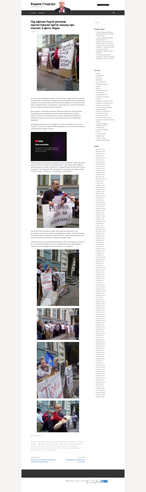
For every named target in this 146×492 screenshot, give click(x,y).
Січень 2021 (99, 200)
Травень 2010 (100, 377)
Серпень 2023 (100, 153)
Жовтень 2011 (100, 344)
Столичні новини (101, 134)
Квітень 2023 (100, 155)
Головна (33, 13)
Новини (98, 99)
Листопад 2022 (100, 164)
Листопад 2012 (100, 316)
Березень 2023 (100, 158)
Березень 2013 (100, 310)
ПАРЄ (58, 448)
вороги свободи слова (75, 444)
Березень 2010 (100, 382)
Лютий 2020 (100, 223)
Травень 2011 (100, 354)
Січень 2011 (99, 363)
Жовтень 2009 (100, 392)
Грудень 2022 (100, 162)
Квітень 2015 (100, 278)
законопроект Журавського (44, 446)
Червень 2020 (100, 215)
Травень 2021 (100, 191)
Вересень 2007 (100, 394)
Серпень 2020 (100, 210)
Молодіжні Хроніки (101, 90)
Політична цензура (102, 115)
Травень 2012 (100, 329)
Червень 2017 (100, 253)
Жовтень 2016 (100, 259)
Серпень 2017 (100, 251)
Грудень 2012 (100, 314)
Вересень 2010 (100, 371)
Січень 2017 (99, 255)
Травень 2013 (100, 308)
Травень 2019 (100, 240)
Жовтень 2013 (100, 303)
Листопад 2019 (100, 229)
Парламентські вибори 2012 (104, 103)
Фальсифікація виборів (103, 140)
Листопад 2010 (100, 367)
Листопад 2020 (100, 204)
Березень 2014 (100, 295)
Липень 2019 (100, 236)
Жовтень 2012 (100, 318)
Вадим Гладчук (43, 4)
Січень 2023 (99, 160)
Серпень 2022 (100, 170)
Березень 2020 (100, 221)
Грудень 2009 (100, 388)
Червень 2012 (100, 327)
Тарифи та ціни (100, 138)
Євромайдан (100, 75)
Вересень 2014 (100, 291)
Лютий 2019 (100, 244)
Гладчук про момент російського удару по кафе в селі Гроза (104, 51)
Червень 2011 (100, 352)
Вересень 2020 (100, 208)
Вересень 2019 (100, 232)
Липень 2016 (100, 261)
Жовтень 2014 (100, 289)
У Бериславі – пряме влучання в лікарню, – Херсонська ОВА (105, 46)
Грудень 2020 (100, 202)
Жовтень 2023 (100, 149)
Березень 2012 (100, 333)
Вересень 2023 (100, 151)
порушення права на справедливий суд (102, 124)
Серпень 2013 (100, 306)
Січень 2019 (99, 246)
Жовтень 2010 (100, 369)
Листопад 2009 (100, 390)
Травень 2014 (100, 293)
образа (54, 448)
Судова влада (100, 136)
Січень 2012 (99, 337)
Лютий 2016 (100, 263)
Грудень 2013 (100, 301)
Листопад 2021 (100, 187)
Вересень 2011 (100, 346)
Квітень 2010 (100, 380)
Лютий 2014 (100, 297)
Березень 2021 (100, 196)
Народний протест (102, 94)
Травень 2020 (100, 217)
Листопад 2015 (100, 268)
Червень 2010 (100, 375)
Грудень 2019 (100, 227)
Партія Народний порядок (69, 448)
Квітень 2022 (100, 177)
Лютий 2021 (100, 198)
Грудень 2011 (100, 339)
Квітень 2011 (100, 356)
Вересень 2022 (100, 168)
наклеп (49, 448)
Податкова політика (102, 113)
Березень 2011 (100, 358)
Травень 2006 (100, 397)
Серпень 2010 (100, 373)
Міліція (98, 86)
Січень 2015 (99, 282)
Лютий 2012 (100, 335)
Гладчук (33, 446)
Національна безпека (102, 97)
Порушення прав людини (104, 117)
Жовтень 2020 (100, 206)
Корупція (98, 77)
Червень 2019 (100, 238)
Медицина (99, 80)
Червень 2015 (100, 274)
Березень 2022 (100, 179)
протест (38, 450)
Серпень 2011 (100, 348)
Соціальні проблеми (102, 129)
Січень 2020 (99, 225)
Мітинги (98, 88)
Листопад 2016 (100, 257)
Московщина (100, 92)
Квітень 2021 (100, 193)
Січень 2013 (99, 312)
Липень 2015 (100, 272)
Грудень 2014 (100, 284)
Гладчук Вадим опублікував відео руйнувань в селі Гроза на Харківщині (105, 34)
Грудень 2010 (100, 365)
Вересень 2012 (100, 320)
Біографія (41, 13)
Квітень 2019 (100, 242)
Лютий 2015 (100, 280)
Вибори (98, 73)
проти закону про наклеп (49, 450)
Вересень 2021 (100, 189)
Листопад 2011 (100, 342)
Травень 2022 (100, 174)
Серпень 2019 (100, 234)
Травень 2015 (100, 276)
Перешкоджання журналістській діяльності (63, 441)
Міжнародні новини (102, 84)
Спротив (64, 163)
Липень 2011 (100, 350)
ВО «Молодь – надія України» (59, 444)
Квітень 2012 (100, 331)
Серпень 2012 (100, 323)
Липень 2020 (100, 212)
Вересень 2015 (100, 270)
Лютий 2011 (100, 361)
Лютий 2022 (100, 181)
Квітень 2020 (100, 219)
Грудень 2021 (100, 185)
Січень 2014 (99, 299)
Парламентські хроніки (103, 105)
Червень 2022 (100, 172)
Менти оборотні (101, 82)
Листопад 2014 (100, 287)
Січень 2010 (99, 386)
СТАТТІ (98, 131)
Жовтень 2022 (100, 166)
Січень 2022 (99, 183)
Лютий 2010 (100, 384)
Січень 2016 (99, 265)
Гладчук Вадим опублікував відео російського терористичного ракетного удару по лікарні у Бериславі (104, 40)
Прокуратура (100, 127)
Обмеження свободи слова (41, 441)
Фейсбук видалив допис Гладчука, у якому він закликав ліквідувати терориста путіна (105, 56)
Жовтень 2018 (100, 248)
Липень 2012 (100, 325)
